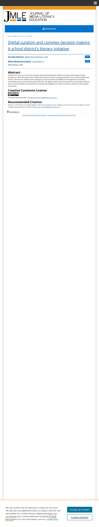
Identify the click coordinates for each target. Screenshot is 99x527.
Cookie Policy (52, 519)
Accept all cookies (80, 509)
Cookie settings (79, 517)
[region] (49, 513)
